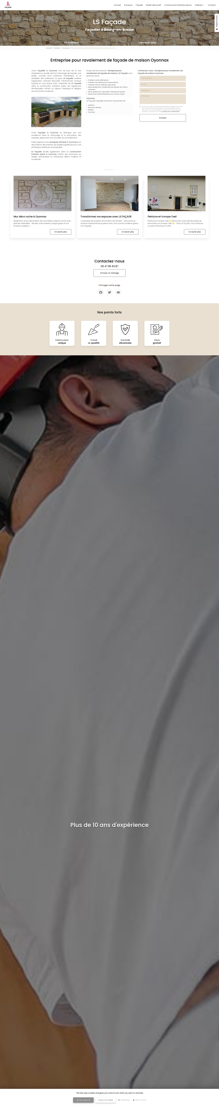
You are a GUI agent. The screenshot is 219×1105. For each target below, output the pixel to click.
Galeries (199, 5)
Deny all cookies (106, 1100)
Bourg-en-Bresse (94, 107)
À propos (128, 5)
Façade (139, 5)
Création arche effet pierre (98, 80)
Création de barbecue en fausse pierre (103, 82)
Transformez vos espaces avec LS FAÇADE (106, 216)
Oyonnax (65, 48)
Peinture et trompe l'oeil (162, 216)
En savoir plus (61, 232)
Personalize (125, 1100)
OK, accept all (84, 1100)
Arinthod (91, 105)
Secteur (57, 48)
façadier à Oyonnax (47, 70)
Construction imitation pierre (178, 5)
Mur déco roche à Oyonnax (30, 216)
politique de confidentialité (170, 111)
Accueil (117, 5)
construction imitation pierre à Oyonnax (56, 152)
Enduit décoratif (153, 5)
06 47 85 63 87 (71, 42)
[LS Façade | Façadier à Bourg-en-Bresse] (8, 5)
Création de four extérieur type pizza (102, 85)
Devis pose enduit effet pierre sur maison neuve (106, 94)
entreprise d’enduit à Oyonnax (63, 142)
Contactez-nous (147, 42)
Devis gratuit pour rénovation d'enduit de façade (106, 92)
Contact (212, 5)
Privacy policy (140, 1100)
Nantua (91, 110)
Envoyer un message (109, 273)
